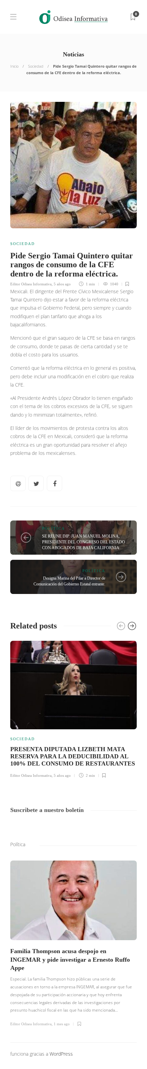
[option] (73, 708)
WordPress (61, 1054)
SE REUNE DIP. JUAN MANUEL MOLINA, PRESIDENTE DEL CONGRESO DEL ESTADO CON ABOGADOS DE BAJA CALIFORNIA (83, 542)
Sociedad (35, 66)
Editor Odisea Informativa (31, 284)
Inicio (14, 66)
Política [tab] (17, 844)
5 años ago (62, 284)
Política (53, 528)
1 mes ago (62, 1024)
